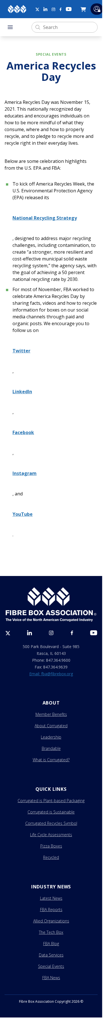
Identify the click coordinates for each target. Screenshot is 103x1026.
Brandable (51, 748)
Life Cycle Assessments (51, 834)
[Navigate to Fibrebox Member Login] (97, 8)
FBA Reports (51, 909)
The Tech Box (51, 932)
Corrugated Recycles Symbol (51, 823)
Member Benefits (51, 714)
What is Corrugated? (51, 759)
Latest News (51, 898)
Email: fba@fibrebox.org (51, 673)
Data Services (51, 955)
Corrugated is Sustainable (51, 812)
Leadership (51, 737)
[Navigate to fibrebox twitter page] (37, 9)
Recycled (51, 857)
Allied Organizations (51, 921)
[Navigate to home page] (17, 9)
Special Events (51, 966)
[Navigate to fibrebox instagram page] (53, 9)
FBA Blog (51, 943)
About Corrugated (51, 725)
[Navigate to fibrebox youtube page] (69, 9)
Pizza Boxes (51, 846)
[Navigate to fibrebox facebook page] (61, 9)
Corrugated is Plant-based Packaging (51, 800)
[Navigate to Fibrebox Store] (84, 9)
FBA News (51, 977)
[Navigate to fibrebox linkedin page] (45, 9)
